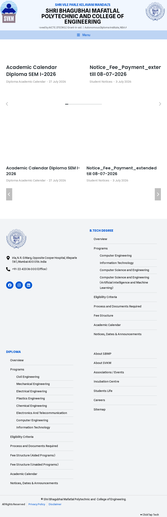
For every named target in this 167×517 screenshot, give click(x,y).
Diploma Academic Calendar (26, 81)
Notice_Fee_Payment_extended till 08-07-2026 (122, 171)
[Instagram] (19, 285)
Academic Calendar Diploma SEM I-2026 (31, 71)
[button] (83, 34)
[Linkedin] (28, 285)
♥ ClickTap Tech (149, 514)
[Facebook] (9, 285)
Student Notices (101, 81)
